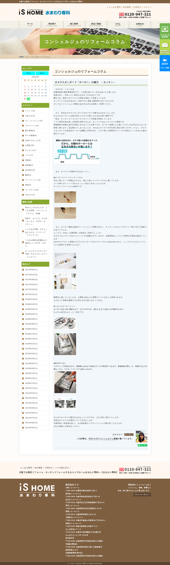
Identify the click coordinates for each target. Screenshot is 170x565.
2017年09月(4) (31, 284)
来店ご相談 (96, 24)
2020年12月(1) (31, 383)
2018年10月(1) (31, 329)
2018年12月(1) (31, 339)
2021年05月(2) (31, 408)
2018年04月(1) (31, 314)
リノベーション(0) (33, 180)
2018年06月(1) (31, 319)
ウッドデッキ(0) (32, 190)
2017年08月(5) (31, 279)
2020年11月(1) (31, 378)
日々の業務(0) (31, 135)
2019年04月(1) (31, 359)
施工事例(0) (30, 131)
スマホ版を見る (62, 468)
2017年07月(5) (31, 275)
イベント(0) (30, 111)
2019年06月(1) (31, 368)
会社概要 (127, 7)
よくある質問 (115, 7)
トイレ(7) (29, 155)
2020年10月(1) (31, 373)
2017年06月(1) (31, 270)
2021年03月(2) (31, 398)
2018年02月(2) (31, 304)
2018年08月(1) (31, 324)
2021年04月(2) (31, 403)
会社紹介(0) (30, 170)
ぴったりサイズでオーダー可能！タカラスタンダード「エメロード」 (36, 254)
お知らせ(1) (30, 116)
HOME (21, 57)
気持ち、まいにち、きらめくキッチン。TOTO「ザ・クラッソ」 (36, 221)
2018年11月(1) (31, 334)
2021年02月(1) (31, 393)
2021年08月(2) (31, 423)
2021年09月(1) (31, 428)
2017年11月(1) (31, 294)
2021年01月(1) (31, 388)
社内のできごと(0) (33, 140)
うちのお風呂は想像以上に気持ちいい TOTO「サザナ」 (36, 243)
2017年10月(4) (31, 289)
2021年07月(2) (31, 418)
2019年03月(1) (31, 354)
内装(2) (28, 185)
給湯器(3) (29, 165)
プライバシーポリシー (142, 494)
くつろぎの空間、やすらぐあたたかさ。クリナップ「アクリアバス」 (36, 232)
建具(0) (28, 175)
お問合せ (137, 7)
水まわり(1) (30, 195)
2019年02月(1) (31, 349)
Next (42, 73)
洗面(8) (28, 160)
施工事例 (74, 24)
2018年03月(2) (31, 309)
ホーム (30, 24)
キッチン (129, 435)
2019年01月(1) (31, 344)
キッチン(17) (30, 150)
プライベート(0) (32, 126)
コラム (147, 7)
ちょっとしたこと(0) (33, 121)
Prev (29, 73)
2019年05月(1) (31, 363)
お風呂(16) (29, 145)
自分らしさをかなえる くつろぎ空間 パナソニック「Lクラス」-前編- (36, 210)
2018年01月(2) (31, 299)
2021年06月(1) (31, 413)
